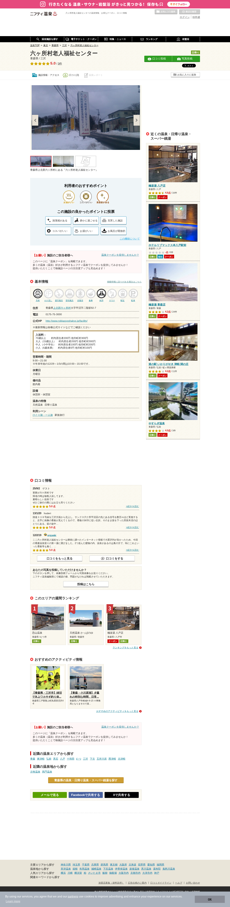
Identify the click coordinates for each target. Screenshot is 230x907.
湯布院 (157, 868)
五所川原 (102, 758)
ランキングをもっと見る (125, 647)
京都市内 (135, 872)
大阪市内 (124, 872)
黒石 (55, 758)
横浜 (63, 872)
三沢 (85, 758)
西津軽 (112, 758)
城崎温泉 (96, 868)
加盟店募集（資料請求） (111, 883)
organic (51, 534)
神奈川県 (66, 864)
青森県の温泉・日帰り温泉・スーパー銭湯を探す (86, 780)
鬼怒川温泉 (168, 868)
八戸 (62, 758)
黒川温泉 (146, 868)
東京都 (114, 864)
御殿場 (113, 872)
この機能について (130, 238)
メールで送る (50, 795)
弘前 (48, 758)
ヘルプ (178, 883)
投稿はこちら (86, 584)
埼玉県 (76, 864)
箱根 (75, 868)
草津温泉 (66, 868)
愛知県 (151, 864)
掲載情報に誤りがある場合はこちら (124, 282)
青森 (32, 758)
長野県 (142, 864)
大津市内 (147, 872)
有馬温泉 (84, 868)
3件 (60, 63)
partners (73, 896)
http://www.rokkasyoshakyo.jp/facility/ (67, 320)
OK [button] (210, 899)
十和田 (70, 758)
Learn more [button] (13, 901)
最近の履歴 (189, 11)
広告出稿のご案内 (137, 883)
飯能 (104, 872)
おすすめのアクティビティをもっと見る (117, 711)
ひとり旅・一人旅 (43, 415)
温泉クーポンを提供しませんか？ (120, 254)
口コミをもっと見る (60, 558)
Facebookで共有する (85, 795)
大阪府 (123, 864)
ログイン (185, 17)
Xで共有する (121, 795)
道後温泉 (134, 868)
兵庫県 (95, 864)
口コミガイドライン (160, 883)
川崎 (70, 872)
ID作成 (196, 17)
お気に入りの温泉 (166, 11)
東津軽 (41, 758)
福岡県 (160, 864)
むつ (78, 758)
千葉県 (85, 864)
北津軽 (121, 758)
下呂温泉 (108, 868)
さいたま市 (94, 872)
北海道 (132, 864)
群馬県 (104, 864)
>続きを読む (132, 506)
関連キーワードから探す (45, 877)
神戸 (156, 872)
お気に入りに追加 (186, 74)
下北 (92, 758)
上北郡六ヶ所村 (62, 307)
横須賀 (78, 872)
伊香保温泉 (121, 868)
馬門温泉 (47, 771)
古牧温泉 (35, 771)
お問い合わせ (193, 883)
